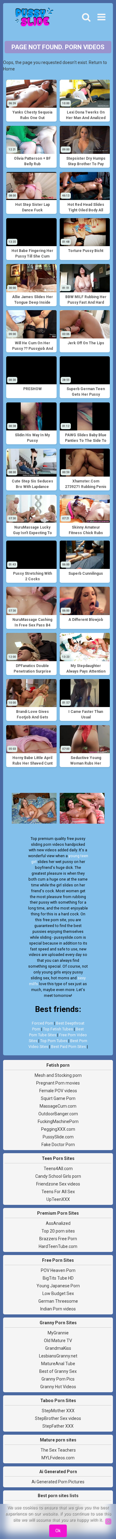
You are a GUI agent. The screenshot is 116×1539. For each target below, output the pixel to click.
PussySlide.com (58, 1136)
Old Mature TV (58, 1340)
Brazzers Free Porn (58, 1238)
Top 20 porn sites (58, 1231)
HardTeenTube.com (58, 1246)
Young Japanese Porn (58, 1285)
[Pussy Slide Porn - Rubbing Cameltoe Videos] (32, 18)
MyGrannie (58, 1332)
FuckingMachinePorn (58, 1121)
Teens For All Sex (58, 1191)
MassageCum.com (58, 1106)
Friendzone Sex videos (58, 1183)
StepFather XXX (58, 1426)
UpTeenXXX (58, 1199)
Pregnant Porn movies (58, 1083)
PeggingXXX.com (58, 1129)
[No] (108, 1521)
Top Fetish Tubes (58, 1029)
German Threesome (58, 1301)
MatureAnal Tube (58, 1363)
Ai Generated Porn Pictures (58, 1481)
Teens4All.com (58, 1168)
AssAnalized (58, 1223)
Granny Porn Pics (58, 1379)
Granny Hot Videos (58, 1386)
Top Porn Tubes (53, 1040)
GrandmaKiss (58, 1348)
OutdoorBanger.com (58, 1113)
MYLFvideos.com (58, 1457)
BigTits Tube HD (58, 1278)
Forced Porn (42, 1023)
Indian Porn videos (58, 1308)
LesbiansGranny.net (58, 1355)
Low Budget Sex (58, 1293)
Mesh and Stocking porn (58, 1075)
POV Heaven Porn (58, 1270)
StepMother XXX (58, 1410)
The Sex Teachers (58, 1450)
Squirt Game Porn (58, 1098)
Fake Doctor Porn (58, 1144)
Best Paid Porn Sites (68, 1046)
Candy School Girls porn (58, 1176)
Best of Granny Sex (58, 1371)
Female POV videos (58, 1090)
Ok (58, 1530)
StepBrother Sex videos (58, 1418)
